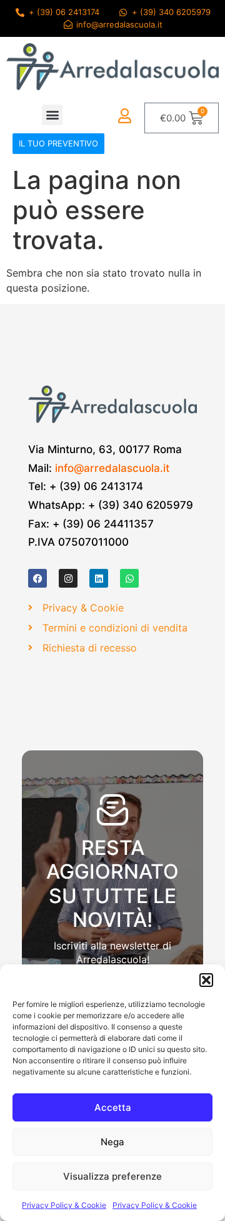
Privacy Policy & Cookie (64, 1205)
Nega (112, 1142)
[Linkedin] (98, 578)
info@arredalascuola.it (112, 468)
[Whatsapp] (129, 578)
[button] (206, 980)
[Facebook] (37, 578)
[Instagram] (68, 578)
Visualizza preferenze (112, 1176)
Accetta (112, 1107)
